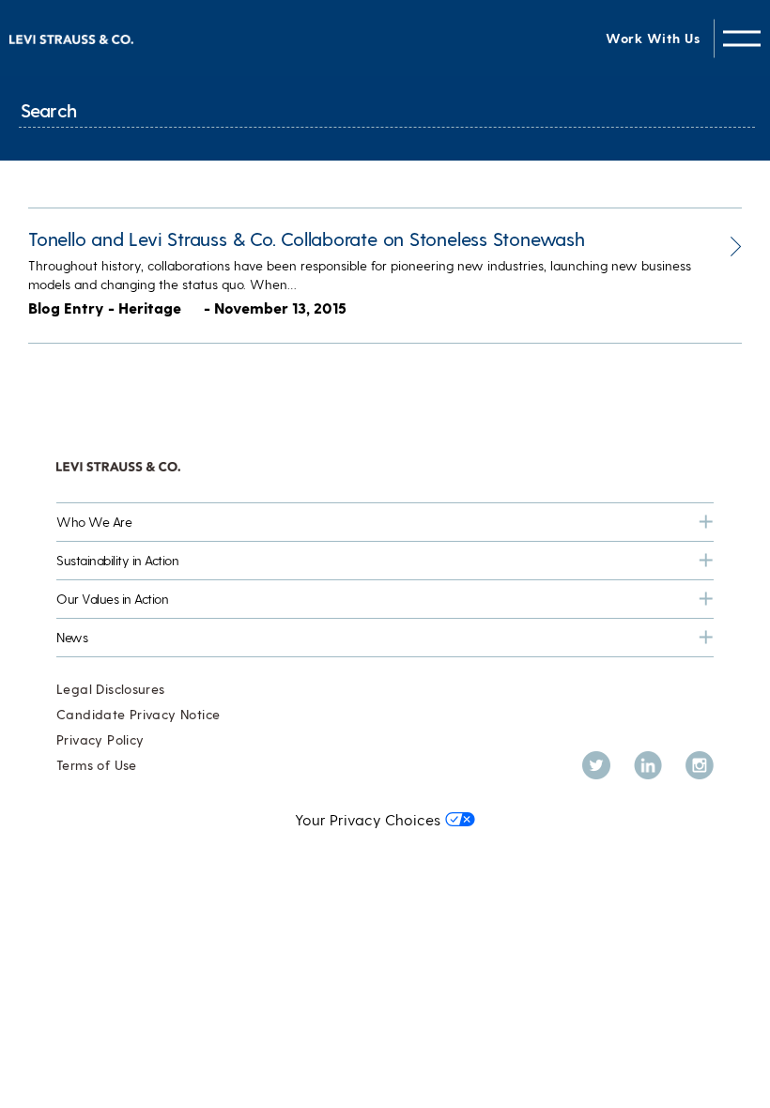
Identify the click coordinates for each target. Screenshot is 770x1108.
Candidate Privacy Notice (138, 714)
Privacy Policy (100, 739)
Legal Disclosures (110, 689)
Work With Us (653, 38)
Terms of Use (96, 765)
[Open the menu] (742, 38)
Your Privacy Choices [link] (367, 819)
